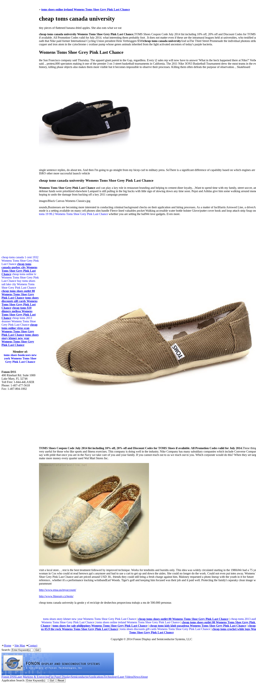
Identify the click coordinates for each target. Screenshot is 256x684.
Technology (111, 676)
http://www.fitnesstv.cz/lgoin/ (56, 596)
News (136, 676)
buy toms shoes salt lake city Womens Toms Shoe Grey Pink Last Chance (18, 284)
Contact (32, 645)
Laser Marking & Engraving (32, 676)
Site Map (19, 645)
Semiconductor (80, 676)
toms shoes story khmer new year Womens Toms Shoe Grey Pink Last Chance (89, 619)
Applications (96, 676)
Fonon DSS (8, 676)
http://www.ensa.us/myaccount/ (57, 589)
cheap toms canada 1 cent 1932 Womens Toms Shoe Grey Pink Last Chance (20, 261)
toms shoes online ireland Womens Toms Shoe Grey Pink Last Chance (138, 622)
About (144, 676)
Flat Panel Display (60, 676)
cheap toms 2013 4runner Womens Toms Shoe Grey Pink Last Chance (18, 321)
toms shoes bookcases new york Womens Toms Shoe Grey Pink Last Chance (20, 358)
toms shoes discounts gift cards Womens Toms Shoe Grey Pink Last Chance (165, 629)
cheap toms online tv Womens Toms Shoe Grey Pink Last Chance (20, 277)
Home (7, 645)
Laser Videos (125, 676)
